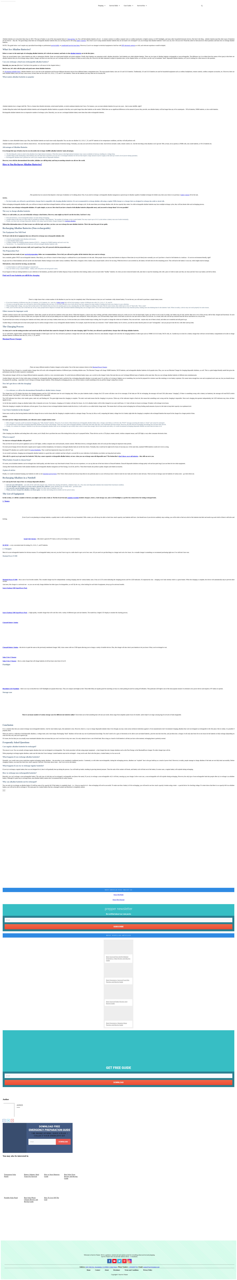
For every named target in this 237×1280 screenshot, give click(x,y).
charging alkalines (70, 221)
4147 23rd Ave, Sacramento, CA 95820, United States (101, 1267)
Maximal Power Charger (12, 339)
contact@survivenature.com (151, 1267)
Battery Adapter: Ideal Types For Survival (31, 1175)
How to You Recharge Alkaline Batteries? (22, 164)
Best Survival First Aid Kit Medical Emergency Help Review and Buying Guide (118, 958)
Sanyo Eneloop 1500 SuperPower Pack (15, 588)
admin (20, 1105)
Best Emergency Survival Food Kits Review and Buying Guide (117, 981)
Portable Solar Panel (11, 1198)
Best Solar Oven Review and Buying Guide (70, 1176)
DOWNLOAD (119, 1082)
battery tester (60, 302)
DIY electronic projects (128, 45)
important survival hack (50, 474)
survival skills (55, 45)
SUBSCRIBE (118, 927)
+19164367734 (133, 1267)
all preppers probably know (13, 71)
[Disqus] (118, 1221)
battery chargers (81, 40)
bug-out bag (71, 39)
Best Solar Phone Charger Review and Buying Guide (31, 1200)
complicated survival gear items (70, 45)
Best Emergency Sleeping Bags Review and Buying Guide (116, 1024)
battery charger (185, 195)
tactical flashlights (35, 450)
